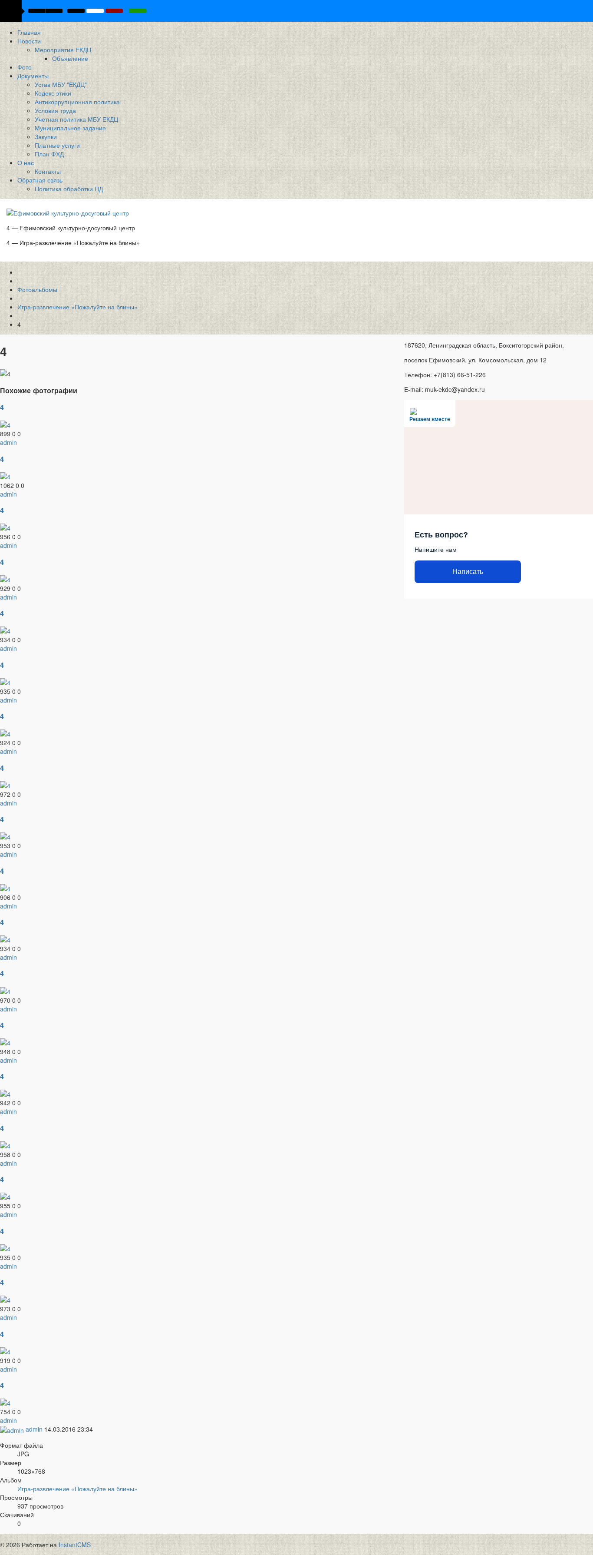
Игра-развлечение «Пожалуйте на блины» (77, 1488)
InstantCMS (75, 1544)
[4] (5, 424)
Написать (467, 571)
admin (8, 442)
